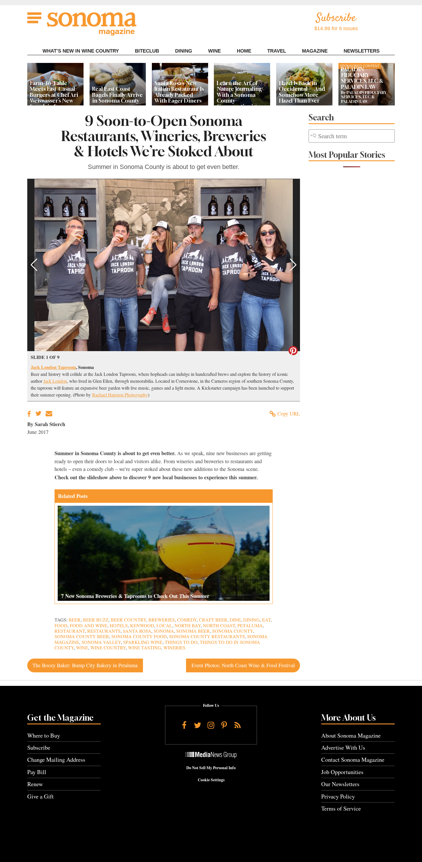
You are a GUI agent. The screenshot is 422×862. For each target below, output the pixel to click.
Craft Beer (213, 620)
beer (75, 620)
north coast (219, 625)
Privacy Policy (338, 796)
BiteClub (147, 51)
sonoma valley (101, 642)
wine (82, 647)
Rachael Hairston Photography (120, 395)
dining (251, 620)
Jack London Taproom (53, 367)
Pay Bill (36, 772)
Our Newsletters (340, 784)
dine (235, 620)
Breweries (161, 620)
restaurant (70, 631)
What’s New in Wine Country (80, 51)
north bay (188, 625)
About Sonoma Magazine (351, 735)
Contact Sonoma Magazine (352, 759)
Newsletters (362, 51)
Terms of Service (341, 808)
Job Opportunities (342, 772)
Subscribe (38, 747)
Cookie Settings (211, 780)
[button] (34, 265)
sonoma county (232, 631)
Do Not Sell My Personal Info (211, 768)
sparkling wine (142, 642)
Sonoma (164, 631)
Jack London (55, 381)
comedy (187, 620)
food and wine (88, 625)
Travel (276, 51)
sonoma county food (139, 636)
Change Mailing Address (56, 759)
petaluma (250, 625)
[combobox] (352, 136)
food (61, 625)
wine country (108, 647)
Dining (183, 51)
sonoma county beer (82, 636)
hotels (119, 625)
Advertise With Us (343, 747)
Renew (35, 784)
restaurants (104, 631)
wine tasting (144, 647)
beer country (128, 620)
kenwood (142, 625)
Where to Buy (43, 735)
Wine (214, 51)
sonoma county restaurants (207, 636)
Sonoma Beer (193, 631)
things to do (181, 642)
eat (266, 620)
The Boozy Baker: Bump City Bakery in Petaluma (85, 665)
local (164, 625)
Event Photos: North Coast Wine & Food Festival (243, 665)
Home (244, 51)
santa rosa (137, 631)
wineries (174, 647)
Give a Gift (40, 796)
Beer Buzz (96, 620)
